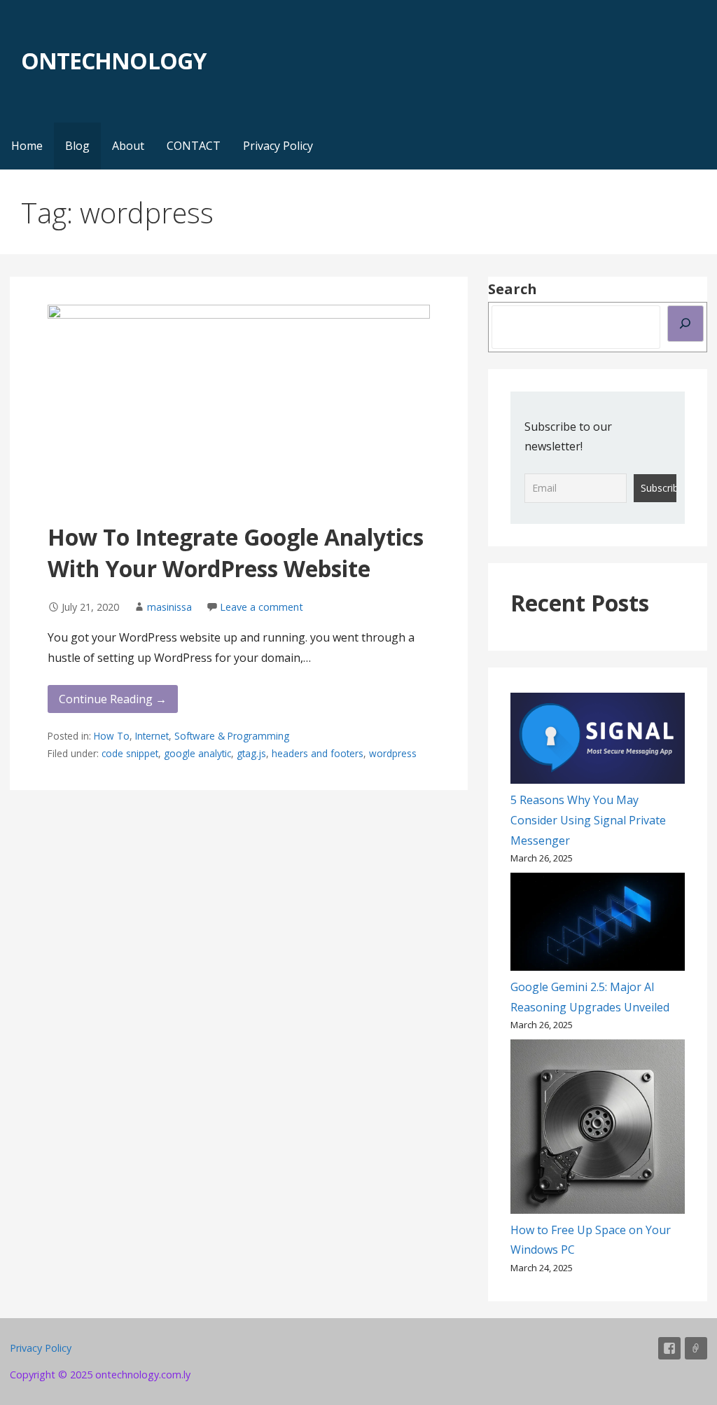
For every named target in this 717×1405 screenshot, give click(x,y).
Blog (77, 145)
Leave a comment (261, 607)
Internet (152, 735)
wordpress (393, 753)
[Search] (685, 323)
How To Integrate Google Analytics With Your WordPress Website (236, 552)
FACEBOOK (669, 1348)
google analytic (197, 753)
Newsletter (696, 1348)
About (128, 145)
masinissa (169, 607)
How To (112, 735)
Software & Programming (231, 735)
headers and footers (317, 753)
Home (27, 145)
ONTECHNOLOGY (113, 61)
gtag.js (251, 753)
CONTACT (194, 145)
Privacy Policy (278, 145)
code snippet (130, 753)
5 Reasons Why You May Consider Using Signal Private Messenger (588, 820)
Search (512, 288)
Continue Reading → (113, 699)
